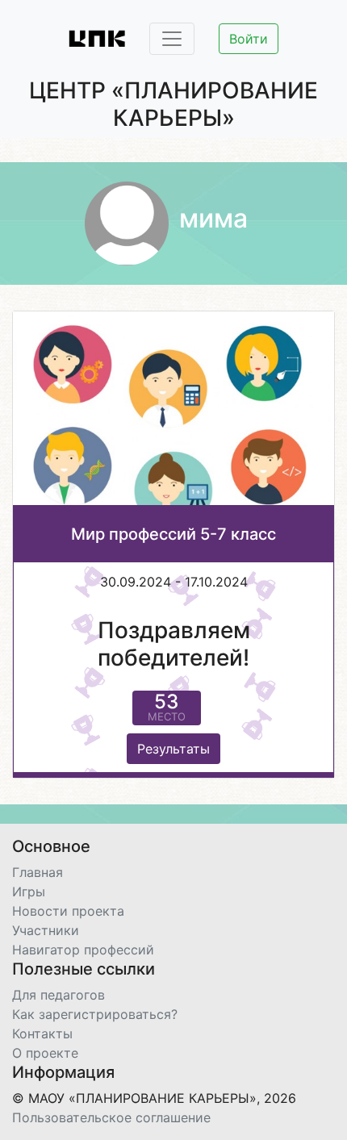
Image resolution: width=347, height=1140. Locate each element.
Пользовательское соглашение (111, 1117)
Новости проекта (68, 911)
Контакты (42, 1033)
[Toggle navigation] (171, 39)
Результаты (173, 749)
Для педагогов (58, 995)
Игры (28, 891)
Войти (248, 39)
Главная (37, 872)
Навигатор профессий (83, 950)
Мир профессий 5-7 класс (173, 534)
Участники (45, 930)
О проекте (45, 1053)
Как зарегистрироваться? (95, 1014)
